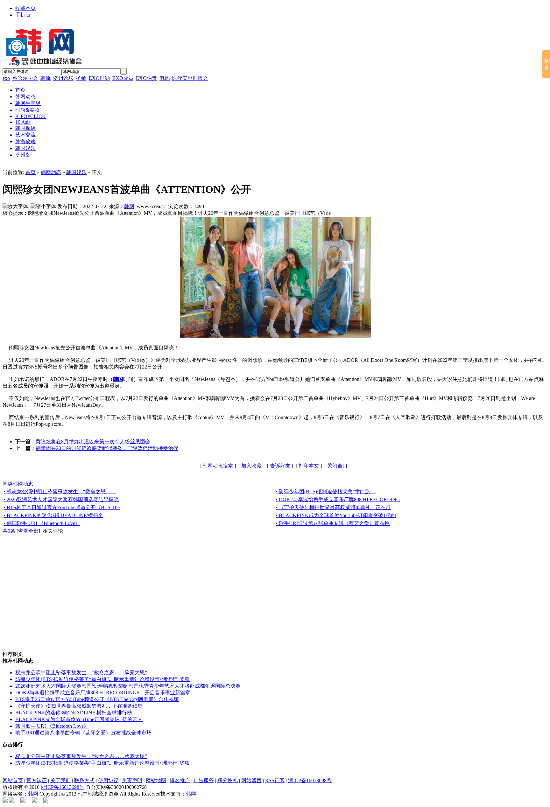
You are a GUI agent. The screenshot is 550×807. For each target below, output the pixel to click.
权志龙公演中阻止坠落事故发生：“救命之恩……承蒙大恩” (81, 672)
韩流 (45, 78)
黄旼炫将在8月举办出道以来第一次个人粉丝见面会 (93, 441)
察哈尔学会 (25, 78)
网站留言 (251, 780)
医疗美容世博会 (190, 78)
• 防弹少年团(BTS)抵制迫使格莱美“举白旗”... (326, 491)
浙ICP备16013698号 (310, 780)
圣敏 (81, 78)
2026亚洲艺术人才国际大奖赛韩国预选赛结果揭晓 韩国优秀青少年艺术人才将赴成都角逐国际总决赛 (128, 686)
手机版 (23, 15)
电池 (164, 78)
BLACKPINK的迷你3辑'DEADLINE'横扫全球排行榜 (73, 712)
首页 (30, 172)
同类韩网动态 (18, 484)
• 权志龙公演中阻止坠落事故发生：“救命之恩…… (60, 491)
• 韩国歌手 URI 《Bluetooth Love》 (42, 523)
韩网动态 (51, 172)
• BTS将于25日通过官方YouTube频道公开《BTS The (62, 507)
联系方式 (84, 780)
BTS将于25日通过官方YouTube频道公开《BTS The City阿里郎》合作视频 (97, 699)
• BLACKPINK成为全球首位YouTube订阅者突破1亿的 (336, 515)
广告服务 (204, 780)
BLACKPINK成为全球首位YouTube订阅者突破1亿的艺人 (79, 719)
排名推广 (180, 780)
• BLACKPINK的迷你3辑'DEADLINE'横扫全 (53, 515)
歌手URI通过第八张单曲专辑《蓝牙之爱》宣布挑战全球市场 (83, 732)
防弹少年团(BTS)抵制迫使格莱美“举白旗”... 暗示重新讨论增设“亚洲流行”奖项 (102, 679)
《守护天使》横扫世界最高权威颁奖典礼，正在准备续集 (79, 706)
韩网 (129, 206)
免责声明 (132, 780)
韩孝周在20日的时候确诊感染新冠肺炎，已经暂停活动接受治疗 (107, 448)
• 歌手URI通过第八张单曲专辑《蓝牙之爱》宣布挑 (333, 523)
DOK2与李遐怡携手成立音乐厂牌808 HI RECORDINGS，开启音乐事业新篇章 (102, 692)
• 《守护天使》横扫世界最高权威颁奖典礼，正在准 (333, 507)
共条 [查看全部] (21, 531)
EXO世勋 (99, 78)
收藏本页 (25, 8)
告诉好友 (280, 465)
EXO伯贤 (146, 78)
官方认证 (36, 780)
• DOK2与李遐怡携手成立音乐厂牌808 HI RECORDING (338, 499)
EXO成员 (122, 78)
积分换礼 (227, 780)
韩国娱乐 (76, 172)
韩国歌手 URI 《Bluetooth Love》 (52, 726)
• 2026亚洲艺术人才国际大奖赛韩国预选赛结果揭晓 (61, 499)
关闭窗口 (337, 465)
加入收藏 (251, 465)
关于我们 (60, 780)
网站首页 (13, 780)
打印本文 (309, 465)
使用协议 (108, 780)
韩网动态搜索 (217, 465)
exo (6, 78)
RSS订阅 (275, 780)
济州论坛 (63, 78)
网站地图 (156, 780)
